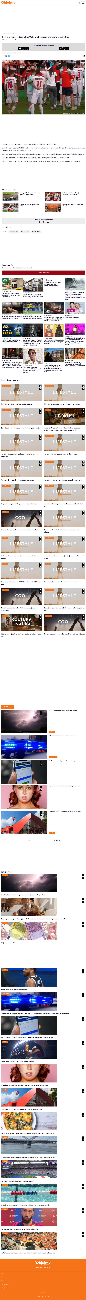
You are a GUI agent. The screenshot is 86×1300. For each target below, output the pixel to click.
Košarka (5, 969)
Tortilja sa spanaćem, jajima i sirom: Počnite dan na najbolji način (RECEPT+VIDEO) (28, 1133)
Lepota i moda (6, 386)
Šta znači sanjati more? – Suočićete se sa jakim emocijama (18, 609)
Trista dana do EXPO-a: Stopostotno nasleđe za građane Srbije (21, 1109)
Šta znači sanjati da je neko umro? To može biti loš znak (64, 634)
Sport (9, 33)
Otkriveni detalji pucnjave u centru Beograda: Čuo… (63, 735)
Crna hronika (53, 757)
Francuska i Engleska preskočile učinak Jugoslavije (17, 1181)
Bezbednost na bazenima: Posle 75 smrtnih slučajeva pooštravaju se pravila (25, 1205)
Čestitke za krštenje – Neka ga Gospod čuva (17, 404)
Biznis (52, 832)
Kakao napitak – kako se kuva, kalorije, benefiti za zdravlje (62, 531)
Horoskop (5, 511)
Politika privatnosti (5, 1287)
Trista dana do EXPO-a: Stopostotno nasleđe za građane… (65, 811)
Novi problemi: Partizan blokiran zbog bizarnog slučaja (30, 193)
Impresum (3, 1273)
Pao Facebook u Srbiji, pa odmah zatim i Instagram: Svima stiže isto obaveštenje (27, 1037)
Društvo (48, 410)
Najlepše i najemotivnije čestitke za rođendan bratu (63, 480)
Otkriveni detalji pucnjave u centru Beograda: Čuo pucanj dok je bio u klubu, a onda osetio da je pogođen (35, 1013)
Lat (81, 1)
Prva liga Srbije (25, 231)
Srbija (52, 731)
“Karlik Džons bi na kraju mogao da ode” (14, 989)
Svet (5, 1185)
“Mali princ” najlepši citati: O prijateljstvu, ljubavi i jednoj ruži (21, 635)
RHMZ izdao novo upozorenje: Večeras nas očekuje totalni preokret (23, 895)
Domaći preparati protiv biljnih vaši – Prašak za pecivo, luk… (64, 609)
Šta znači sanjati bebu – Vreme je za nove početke (19, 530)
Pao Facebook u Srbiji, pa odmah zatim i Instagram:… (63, 760)
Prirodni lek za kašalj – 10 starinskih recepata (17, 480)
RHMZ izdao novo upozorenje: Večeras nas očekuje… (63, 710)
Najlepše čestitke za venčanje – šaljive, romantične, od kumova (63, 557)
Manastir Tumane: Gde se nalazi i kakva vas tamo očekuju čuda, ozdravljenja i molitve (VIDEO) (62, 429)
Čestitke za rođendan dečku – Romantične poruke (62, 404)
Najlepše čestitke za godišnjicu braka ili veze (60, 454)
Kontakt (2, 1280)
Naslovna (4, 33)
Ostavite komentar (43, 272)
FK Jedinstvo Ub (14, 231)
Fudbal (13, 33)
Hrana (4, 1113)
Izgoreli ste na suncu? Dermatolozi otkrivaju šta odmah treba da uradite (24, 1085)
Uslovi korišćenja (4, 1284)
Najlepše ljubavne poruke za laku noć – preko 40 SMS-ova (63, 505)
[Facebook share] (6, 56)
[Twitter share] (9, 56)
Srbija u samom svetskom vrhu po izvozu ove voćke (17, 943)
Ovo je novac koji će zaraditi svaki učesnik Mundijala (18, 1061)
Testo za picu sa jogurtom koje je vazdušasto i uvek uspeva (19, 557)
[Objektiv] (8, 3)
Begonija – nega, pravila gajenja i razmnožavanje (19, 504)
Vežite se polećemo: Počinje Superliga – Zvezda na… (70, 193)
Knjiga (5, 616)
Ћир (84, 1)
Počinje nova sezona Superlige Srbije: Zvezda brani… (29, 205)
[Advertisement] (43, 18)
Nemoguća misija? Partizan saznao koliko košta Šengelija (19, 1229)
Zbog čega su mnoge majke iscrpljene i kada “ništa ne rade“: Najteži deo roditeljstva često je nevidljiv (33, 919)
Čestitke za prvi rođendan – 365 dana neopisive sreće (20, 428)
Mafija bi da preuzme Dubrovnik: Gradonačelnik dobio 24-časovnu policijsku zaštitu (28, 1253)
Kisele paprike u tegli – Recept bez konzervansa (61, 582)
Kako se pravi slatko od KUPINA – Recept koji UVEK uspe (20, 583)
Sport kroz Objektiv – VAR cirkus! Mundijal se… (72, 205)
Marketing (3, 1277)
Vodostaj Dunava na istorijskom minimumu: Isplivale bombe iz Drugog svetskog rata (28, 1157)
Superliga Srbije (36, 231)
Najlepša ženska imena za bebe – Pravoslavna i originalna (18, 455)
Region (5, 1233)
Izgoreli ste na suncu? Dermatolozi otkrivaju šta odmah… (64, 786)
